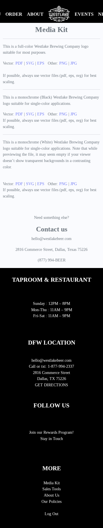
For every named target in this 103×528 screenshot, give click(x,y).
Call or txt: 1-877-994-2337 (51, 366)
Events (84, 14)
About (35, 14)
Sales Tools (51, 489)
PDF (19, 63)
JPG (73, 63)
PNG (63, 63)
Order (13, 14)
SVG (30, 63)
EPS (40, 63)
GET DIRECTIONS (51, 385)
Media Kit (51, 483)
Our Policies (51, 501)
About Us (51, 495)
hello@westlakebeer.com (51, 360)
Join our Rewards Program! (51, 432)
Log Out (51, 513)
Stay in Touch (51, 438)
